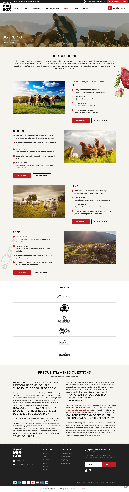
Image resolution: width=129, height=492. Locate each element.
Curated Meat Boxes (67, 453)
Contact (85, 8)
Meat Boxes (36, 8)
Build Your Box (100, 120)
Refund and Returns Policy (108, 482)
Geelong (94, 407)
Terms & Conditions (92, 482)
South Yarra (70, 410)
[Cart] (119, 11)
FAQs (45, 469)
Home (16, 8)
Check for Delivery (119, 1)
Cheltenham (102, 407)
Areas (76, 8)
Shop (25, 8)
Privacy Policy (81, 482)
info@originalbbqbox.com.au (24, 464)
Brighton (78, 410)
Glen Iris (109, 407)
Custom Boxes (65, 456)
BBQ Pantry (64, 460)
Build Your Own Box (52, 8)
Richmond (87, 410)
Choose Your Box (66, 463)
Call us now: (96, 1)
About (66, 8)
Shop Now (80, 120)
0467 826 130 (20, 461)
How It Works (47, 460)
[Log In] (114, 8)
